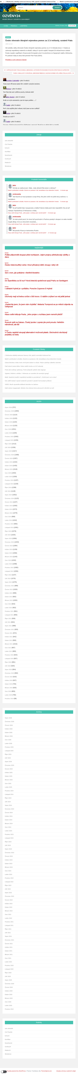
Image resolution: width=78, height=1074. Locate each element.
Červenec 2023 (9, 542)
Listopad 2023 (9, 527)
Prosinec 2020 (9, 655)
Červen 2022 (9, 589)
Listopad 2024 (9, 484)
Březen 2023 (9, 556)
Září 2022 (8, 578)
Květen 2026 (8, 418)
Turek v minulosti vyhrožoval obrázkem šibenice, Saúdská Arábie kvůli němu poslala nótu (42, 73)
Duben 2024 (8, 509)
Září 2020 (8, 666)
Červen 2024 (9, 502)
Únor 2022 (8, 604)
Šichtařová (8, 166)
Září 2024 (8, 491)
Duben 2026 (8, 422)
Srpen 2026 (8, 407)
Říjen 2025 (8, 444)
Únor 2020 (8, 691)
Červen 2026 (9, 414)
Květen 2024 (8, 505)
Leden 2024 (8, 520)
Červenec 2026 (9, 411)
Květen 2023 (8, 549)
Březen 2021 (9, 644)
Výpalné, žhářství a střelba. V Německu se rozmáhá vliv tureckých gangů (27, 373)
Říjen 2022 (8, 575)
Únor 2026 (8, 429)
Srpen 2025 (8, 451)
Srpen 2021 (8, 625)
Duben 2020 (8, 684)
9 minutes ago (52, 213)
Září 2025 (8, 447)
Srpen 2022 (8, 582)
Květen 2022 (8, 593)
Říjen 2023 (8, 531)
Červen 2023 (9, 545)
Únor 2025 (8, 473)
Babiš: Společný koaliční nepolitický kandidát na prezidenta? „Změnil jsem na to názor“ (31, 377)
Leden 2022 (8, 607)
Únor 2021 (8, 647)
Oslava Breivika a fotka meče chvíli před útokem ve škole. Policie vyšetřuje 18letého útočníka (33, 362)
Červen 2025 (9, 458)
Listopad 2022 (9, 571)
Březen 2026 (9, 425)
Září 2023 (8, 535)
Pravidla (14, 26)
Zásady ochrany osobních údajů (66, 1071)
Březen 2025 (9, 469)
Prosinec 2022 (9, 567)
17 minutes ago (52, 233)
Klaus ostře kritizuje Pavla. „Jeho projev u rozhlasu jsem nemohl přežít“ (27, 213)
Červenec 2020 (9, 673)
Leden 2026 (8, 433)
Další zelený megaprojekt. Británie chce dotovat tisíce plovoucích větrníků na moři (29, 388)
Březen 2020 (9, 687)
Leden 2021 (8, 651)
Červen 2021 (9, 633)
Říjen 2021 (8, 618)
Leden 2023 (8, 564)
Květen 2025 (8, 462)
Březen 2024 (9, 513)
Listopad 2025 (9, 440)
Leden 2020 (8, 695)
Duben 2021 (8, 640)
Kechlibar (7, 151)
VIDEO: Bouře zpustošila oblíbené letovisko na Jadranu (21, 384)
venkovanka (17, 194)
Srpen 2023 (8, 538)
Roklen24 (8, 162)
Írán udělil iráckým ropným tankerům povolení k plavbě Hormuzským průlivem (28, 381)
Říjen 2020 (8, 662)
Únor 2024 (8, 516)
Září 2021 (8, 622)
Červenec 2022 (9, 585)
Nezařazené (8, 155)
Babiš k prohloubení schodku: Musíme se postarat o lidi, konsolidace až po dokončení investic (33, 190)
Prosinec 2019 (9, 698)
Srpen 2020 (8, 669)
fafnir (14, 185)
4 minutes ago (64, 190)
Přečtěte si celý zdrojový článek (16, 60)
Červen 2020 (9, 676)
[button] (4, 1071)
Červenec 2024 (9, 498)
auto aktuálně (9, 140)
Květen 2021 (8, 636)
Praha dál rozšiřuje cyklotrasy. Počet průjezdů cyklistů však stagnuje (25, 370)
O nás (6, 26)
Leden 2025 (8, 476)
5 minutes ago (64, 201)
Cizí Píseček (8, 144)
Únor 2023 (8, 560)
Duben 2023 (8, 553)
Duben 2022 (8, 596)
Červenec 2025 (9, 455)
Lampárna (23, 26)
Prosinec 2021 (9, 611)
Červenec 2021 (9, 629)
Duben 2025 (8, 465)
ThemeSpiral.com (46, 1071)
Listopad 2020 (9, 658)
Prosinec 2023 (9, 524)
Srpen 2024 (8, 495)
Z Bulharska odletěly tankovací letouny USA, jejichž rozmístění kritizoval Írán (28, 355)
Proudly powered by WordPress (16, 1071)
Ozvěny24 (11, 16)
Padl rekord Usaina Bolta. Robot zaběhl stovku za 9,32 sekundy (24, 366)
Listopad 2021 (9, 615)
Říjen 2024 (8, 487)
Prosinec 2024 (9, 480)
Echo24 (8, 37)
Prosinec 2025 (9, 436)
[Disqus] (39, 101)
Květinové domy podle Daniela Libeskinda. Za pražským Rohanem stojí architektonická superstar (37, 70)
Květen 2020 (8, 680)
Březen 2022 (9, 600)
